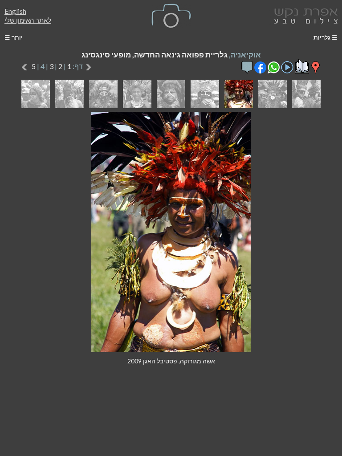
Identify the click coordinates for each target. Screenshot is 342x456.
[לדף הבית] (304, 15)
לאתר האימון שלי (27, 20)
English (15, 11)
